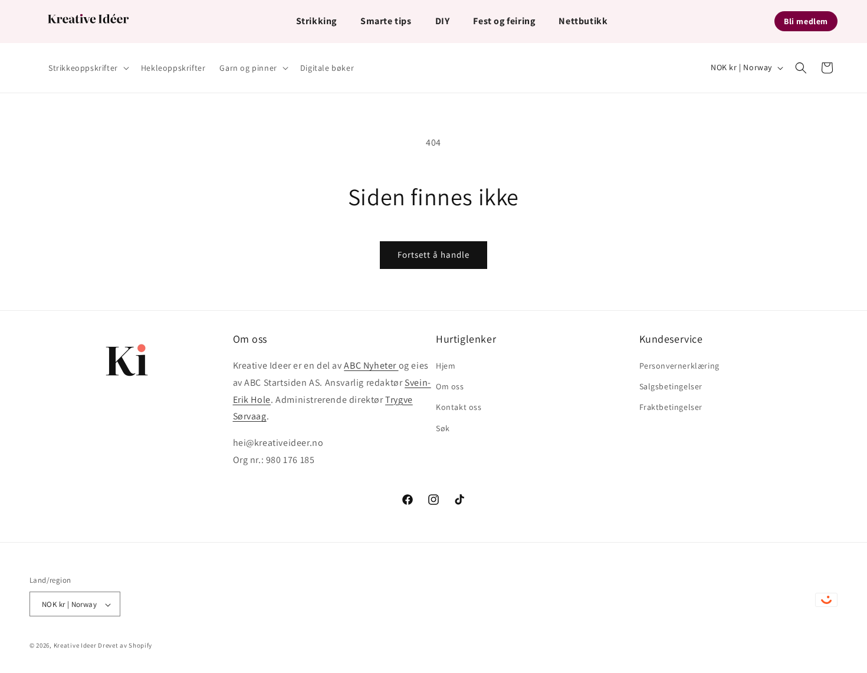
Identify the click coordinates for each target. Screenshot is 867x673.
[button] (87, 67)
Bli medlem (806, 21)
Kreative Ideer (75, 646)
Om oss (450, 387)
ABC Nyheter (371, 365)
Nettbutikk (583, 21)
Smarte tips (386, 21)
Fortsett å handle (433, 254)
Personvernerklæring (679, 365)
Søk (443, 428)
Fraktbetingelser (671, 407)
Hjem (445, 365)
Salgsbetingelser (671, 387)
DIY (442, 21)
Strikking (316, 21)
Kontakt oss (459, 407)
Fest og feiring (504, 21)
